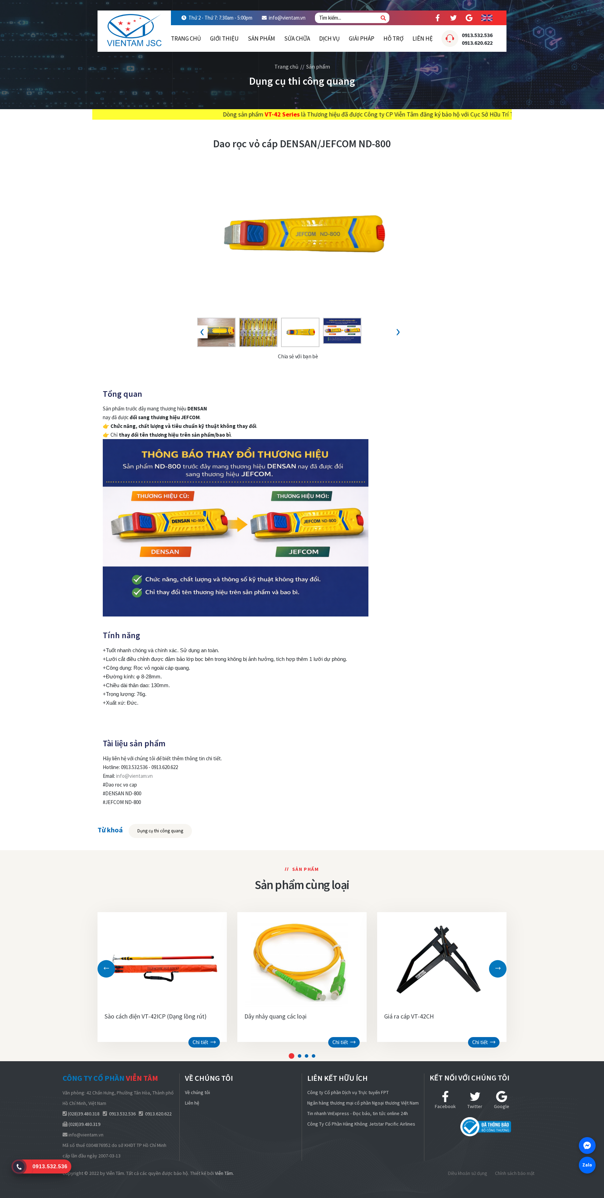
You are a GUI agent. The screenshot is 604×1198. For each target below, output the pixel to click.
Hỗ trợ (393, 38)
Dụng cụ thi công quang (160, 831)
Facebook (445, 1106)
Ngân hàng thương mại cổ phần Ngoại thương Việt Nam (363, 1103)
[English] (486, 17)
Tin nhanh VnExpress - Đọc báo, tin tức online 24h (357, 1113)
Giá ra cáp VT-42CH (409, 1016)
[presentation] (202, 331)
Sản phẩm (261, 38)
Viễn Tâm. (224, 1173)
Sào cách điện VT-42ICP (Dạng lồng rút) (156, 1016)
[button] (291, 1056)
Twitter (474, 1106)
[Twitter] (453, 17)
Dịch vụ (329, 38)
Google (501, 1106)
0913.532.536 (477, 34)
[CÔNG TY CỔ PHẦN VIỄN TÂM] (134, 27)
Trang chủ (186, 38)
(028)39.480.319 (84, 1124)
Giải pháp (361, 38)
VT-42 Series (191, 114)
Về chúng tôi (197, 1092)
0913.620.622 (477, 42)
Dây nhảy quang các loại (275, 1016)
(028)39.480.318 (84, 1114)
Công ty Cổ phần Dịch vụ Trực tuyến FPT (348, 1092)
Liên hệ (422, 38)
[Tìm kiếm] (383, 18)
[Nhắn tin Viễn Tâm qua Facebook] (587, 1145)
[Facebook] (437, 17)
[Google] (469, 17)
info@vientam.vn (287, 17)
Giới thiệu (224, 38)
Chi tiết (201, 1042)
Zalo (587, 1165)
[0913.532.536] (19, 1166)
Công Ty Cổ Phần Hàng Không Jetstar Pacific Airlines (361, 1124)
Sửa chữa (297, 38)
